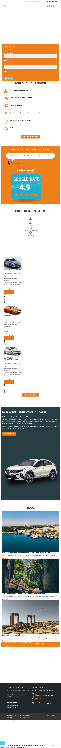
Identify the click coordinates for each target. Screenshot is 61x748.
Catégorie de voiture (9, 74)
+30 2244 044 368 (27, 1)
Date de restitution (9, 64)
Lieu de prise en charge (10, 46)
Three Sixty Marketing (22, 717)
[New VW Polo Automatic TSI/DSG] (13, 351)
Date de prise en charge (10, 53)
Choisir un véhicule (54, 745)
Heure (5, 60)
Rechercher (8, 79)
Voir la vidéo (7, 288)
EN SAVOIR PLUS (9, 433)
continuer (8, 292)
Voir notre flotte (30, 394)
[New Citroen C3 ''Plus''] (13, 263)
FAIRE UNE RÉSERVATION (30, 136)
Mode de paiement (11, 707)
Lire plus (5, 558)
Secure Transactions (12, 710)
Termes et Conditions (12, 705)
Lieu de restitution (9, 49)
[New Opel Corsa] (13, 309)
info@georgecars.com (41, 698)
